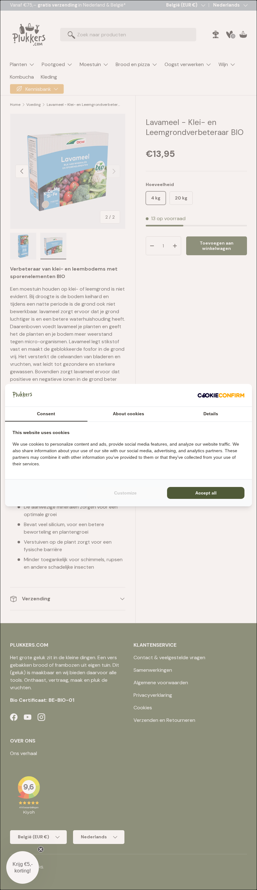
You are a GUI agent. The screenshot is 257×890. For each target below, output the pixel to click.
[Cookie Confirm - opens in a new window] (220, 395)
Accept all (206, 492)
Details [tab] (210, 413)
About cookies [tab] (128, 413)
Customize (125, 492)
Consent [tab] (46, 413)
